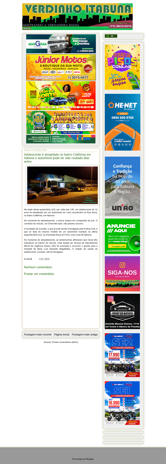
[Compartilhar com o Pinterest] (48, 259)
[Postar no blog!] (42, 259)
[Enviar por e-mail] (40, 259)
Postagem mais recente (37, 334)
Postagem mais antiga (85, 334)
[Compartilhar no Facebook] (46, 259)
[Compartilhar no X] (44, 259)
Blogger (90, 459)
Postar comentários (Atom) (65, 342)
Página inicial (61, 334)
